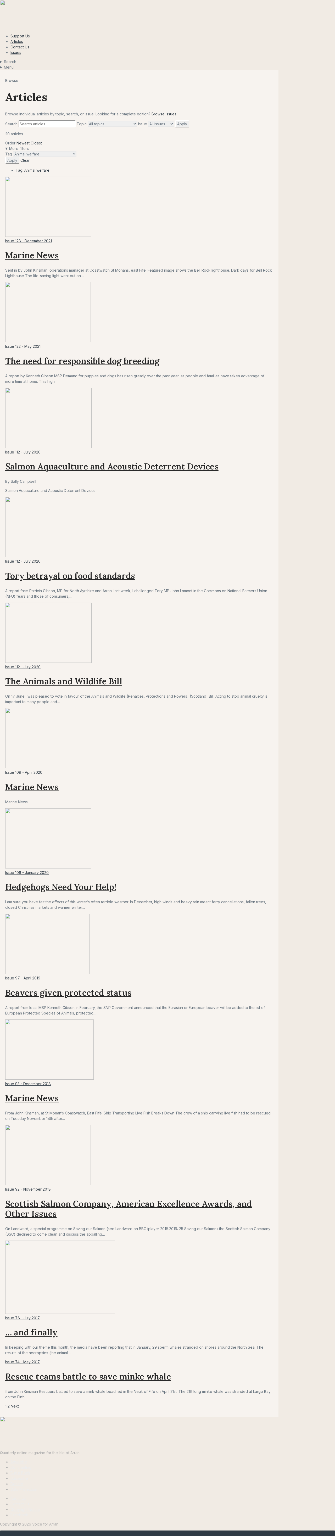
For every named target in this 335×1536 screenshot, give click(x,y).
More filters (19, 148)
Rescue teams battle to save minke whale (88, 1376)
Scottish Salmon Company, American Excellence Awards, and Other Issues (128, 1208)
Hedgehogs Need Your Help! (60, 887)
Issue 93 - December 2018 (28, 1083)
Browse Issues (164, 114)
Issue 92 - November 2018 (28, 1189)
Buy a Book (20, 1473)
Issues (15, 52)
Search (10, 61)
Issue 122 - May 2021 (23, 346)
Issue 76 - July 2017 (22, 1318)
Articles (16, 41)
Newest (23, 143)
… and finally (31, 1332)
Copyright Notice (25, 1509)
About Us (18, 1498)
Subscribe (19, 1478)
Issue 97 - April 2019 (22, 978)
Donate (16, 1484)
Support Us (20, 36)
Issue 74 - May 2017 (22, 1362)
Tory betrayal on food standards (70, 575)
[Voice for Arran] (85, 1443)
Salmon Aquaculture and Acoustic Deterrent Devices (112, 466)
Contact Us (19, 47)
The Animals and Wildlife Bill (63, 681)
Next (15, 1406)
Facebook (19, 1515)
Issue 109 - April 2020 (23, 772)
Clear (25, 160)
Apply (182, 124)
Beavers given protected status (68, 992)
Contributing (20, 1467)
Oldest (36, 143)
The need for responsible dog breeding (82, 361)
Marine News (32, 255)
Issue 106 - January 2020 (27, 872)
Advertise (18, 1462)
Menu (9, 67)
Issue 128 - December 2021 (28, 241)
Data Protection (23, 1489)
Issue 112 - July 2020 (23, 452)
